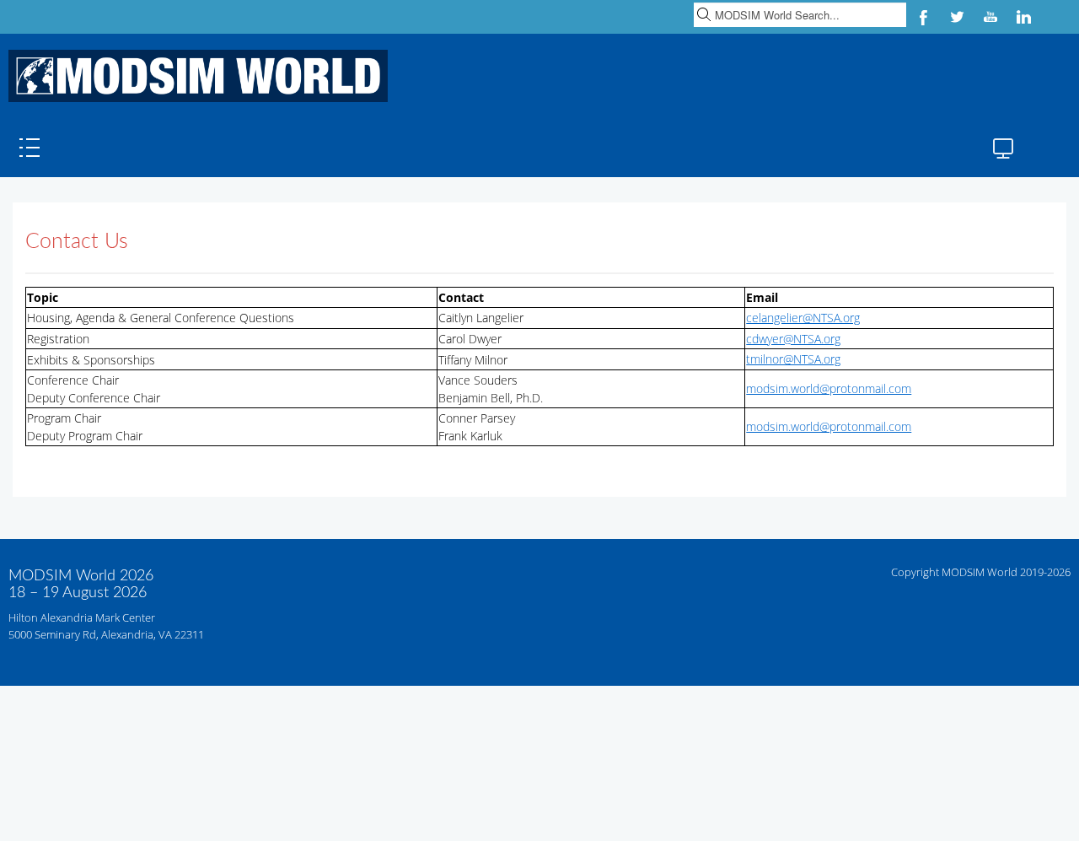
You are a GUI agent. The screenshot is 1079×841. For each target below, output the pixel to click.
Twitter (957, 17)
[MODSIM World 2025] (193, 75)
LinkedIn (1024, 17)
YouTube (990, 17)
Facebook (923, 17)
